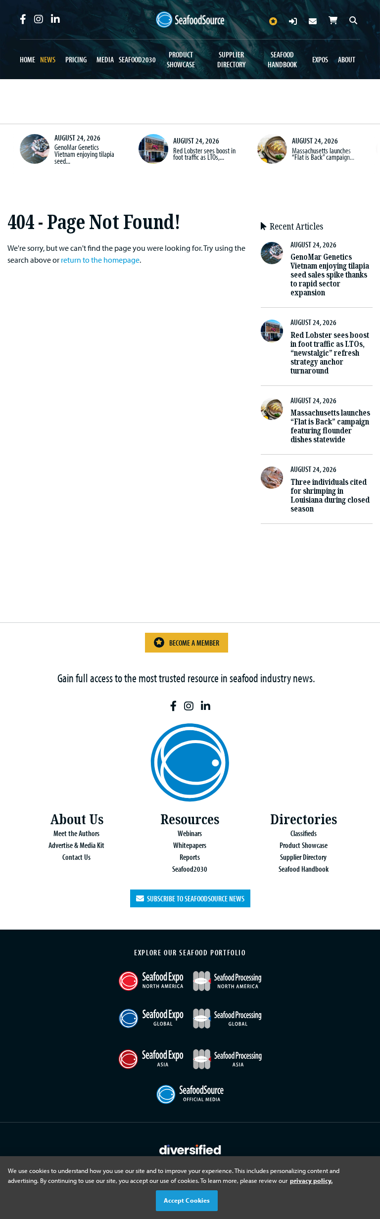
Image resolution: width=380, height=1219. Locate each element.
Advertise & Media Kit (76, 845)
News (47, 59)
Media (105, 59)
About (346, 59)
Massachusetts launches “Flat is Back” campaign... (323, 153)
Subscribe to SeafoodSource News (194, 898)
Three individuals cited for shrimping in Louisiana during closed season (330, 495)
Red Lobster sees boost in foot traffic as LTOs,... (204, 153)
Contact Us (76, 857)
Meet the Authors (76, 833)
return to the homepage (100, 260)
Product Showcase (181, 59)
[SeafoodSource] (190, 19)
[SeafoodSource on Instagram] (38, 19)
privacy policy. (311, 1180)
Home (27, 59)
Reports (190, 857)
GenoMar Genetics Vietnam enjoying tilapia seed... (84, 153)
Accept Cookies (187, 1200)
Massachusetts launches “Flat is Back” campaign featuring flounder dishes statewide (330, 426)
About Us (76, 819)
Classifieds (303, 833)
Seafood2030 (137, 59)
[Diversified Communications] (190, 1148)
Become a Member (194, 643)
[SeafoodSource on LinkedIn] (55, 19)
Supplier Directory (231, 59)
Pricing (76, 59)
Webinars (190, 833)
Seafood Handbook (282, 59)
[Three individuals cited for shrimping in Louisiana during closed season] (272, 478)
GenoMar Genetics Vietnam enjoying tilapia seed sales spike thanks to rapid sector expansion (329, 274)
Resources (189, 819)
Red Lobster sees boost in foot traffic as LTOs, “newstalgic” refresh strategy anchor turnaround (329, 352)
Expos (320, 59)
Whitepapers (189, 845)
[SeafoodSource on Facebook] (23, 19)
